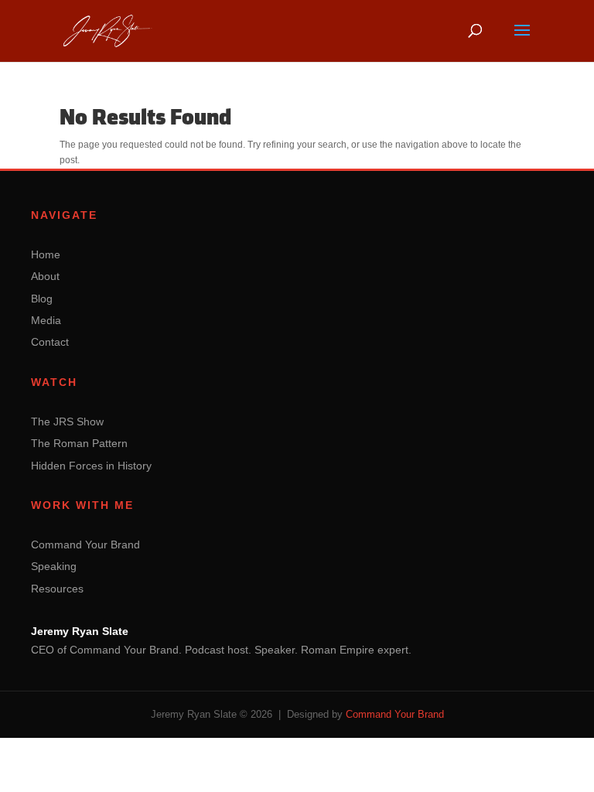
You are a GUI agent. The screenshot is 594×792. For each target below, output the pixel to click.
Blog (42, 298)
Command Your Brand (85, 544)
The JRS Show (67, 421)
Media (46, 320)
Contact (50, 342)
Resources (57, 588)
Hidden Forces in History (91, 465)
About (45, 276)
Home (45, 254)
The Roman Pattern (79, 443)
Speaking (54, 566)
